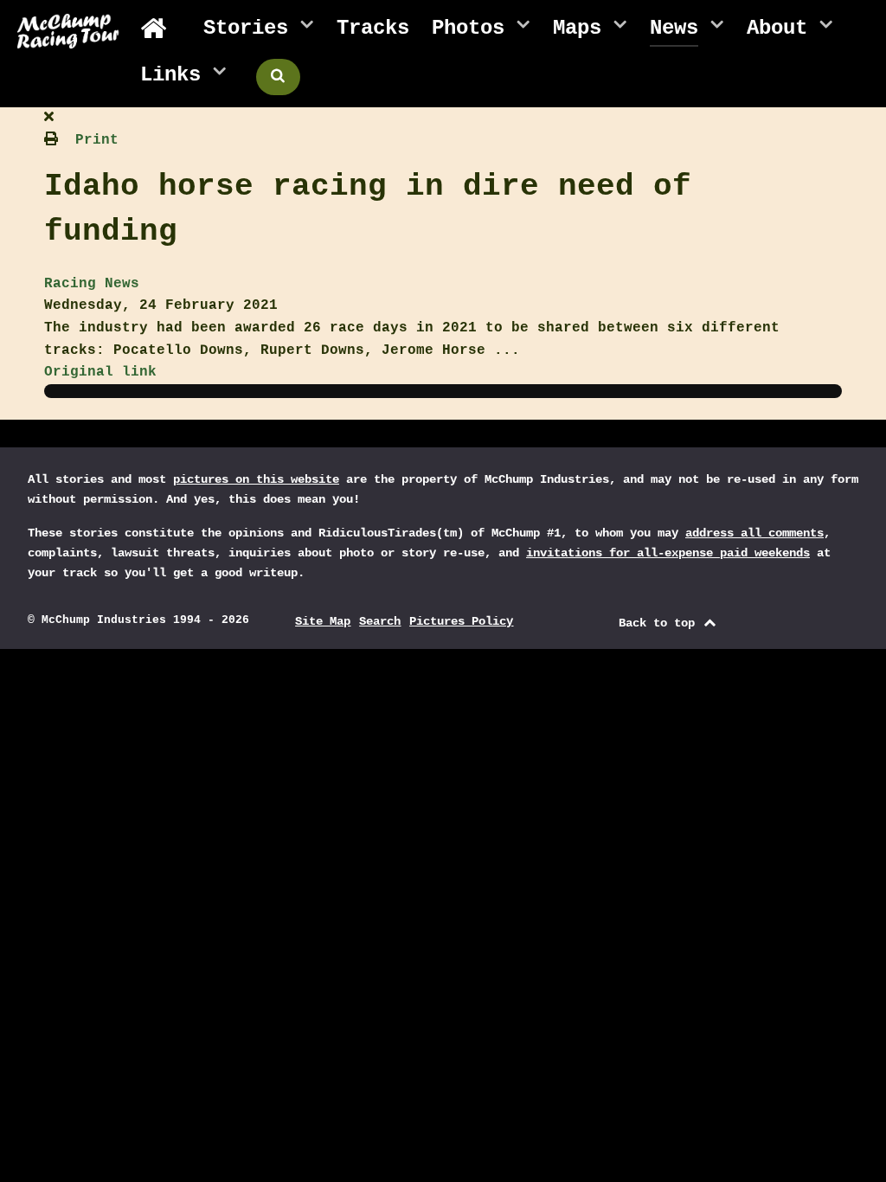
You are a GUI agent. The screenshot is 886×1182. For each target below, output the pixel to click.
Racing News (91, 284)
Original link (100, 372)
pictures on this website (256, 479)
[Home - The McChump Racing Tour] (160, 28)
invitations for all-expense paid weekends (668, 553)
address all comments (754, 533)
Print (97, 140)
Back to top (660, 623)
